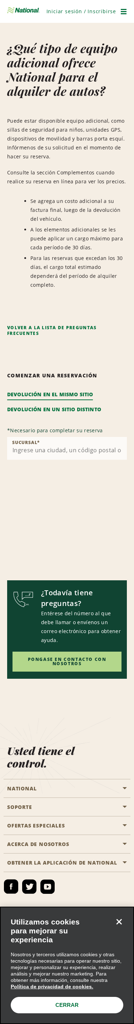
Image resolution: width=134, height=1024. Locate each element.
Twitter (29, 886)
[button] (81, 11)
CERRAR (67, 1005)
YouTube (47, 886)
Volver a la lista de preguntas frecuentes (51, 330)
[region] (67, 965)
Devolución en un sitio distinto (54, 409)
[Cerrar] (119, 921)
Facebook (11, 886)
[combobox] (67, 448)
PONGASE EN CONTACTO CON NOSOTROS (67, 661)
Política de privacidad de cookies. (52, 986)
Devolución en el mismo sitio (50, 394)
